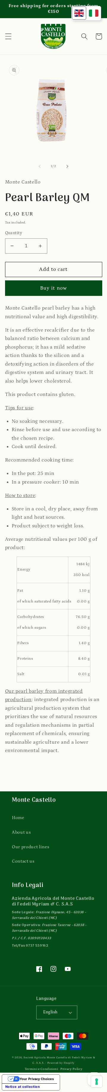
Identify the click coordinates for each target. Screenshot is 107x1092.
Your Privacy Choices (37, 1079)
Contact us (23, 861)
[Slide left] (39, 166)
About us (21, 832)
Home (18, 817)
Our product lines (30, 846)
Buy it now (53, 288)
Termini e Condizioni (41, 1069)
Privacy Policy (71, 1069)
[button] (8, 36)
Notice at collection (22, 1087)
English (50, 1012)
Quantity (13, 233)
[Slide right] (67, 166)
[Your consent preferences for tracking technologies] (96, 1081)
